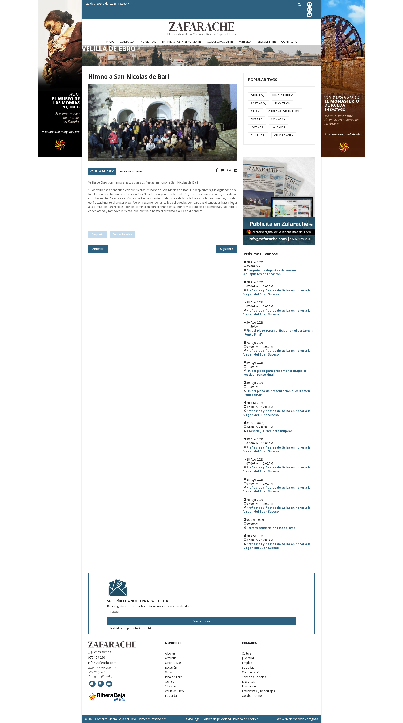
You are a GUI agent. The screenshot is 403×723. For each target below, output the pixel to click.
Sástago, (258, 103)
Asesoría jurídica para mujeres (269, 431)
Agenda (245, 41)
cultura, (258, 135)
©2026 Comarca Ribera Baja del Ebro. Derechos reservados (126, 719)
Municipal (148, 41)
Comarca (127, 41)
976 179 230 (96, 657)
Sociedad (248, 667)
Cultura (247, 653)
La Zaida (279, 127)
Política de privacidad (216, 719)
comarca (278, 119)
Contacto (289, 41)
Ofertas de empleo (284, 111)
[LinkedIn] (235, 170)
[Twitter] (222, 170)
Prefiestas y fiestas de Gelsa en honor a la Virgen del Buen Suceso (277, 292)
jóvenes (257, 127)
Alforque (171, 658)
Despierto (98, 234)
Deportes (248, 682)
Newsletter (266, 41)
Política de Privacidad (147, 628)
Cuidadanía (283, 135)
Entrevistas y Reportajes (181, 41)
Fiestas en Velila (122, 234)
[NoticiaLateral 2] (279, 201)
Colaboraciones (220, 41)
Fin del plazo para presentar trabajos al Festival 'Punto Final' (274, 373)
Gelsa (255, 111)
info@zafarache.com (102, 663)
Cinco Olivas (173, 663)
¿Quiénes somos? (100, 652)
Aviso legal (193, 719)
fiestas (257, 119)
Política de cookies (245, 719)
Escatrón (283, 103)
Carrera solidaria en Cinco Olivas (270, 528)
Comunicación (251, 672)
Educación (249, 686)
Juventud (248, 658)
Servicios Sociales (254, 677)
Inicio (109, 41)
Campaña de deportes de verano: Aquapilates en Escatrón (270, 272)
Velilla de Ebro (102, 171)
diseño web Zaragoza (303, 719)
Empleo (247, 663)
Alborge (170, 653)
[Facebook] (217, 170)
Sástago (170, 686)
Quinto (169, 682)
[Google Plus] (229, 170)
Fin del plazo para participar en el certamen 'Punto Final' (278, 332)
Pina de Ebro (282, 95)
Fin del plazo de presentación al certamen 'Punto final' (276, 393)
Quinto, (257, 95)
